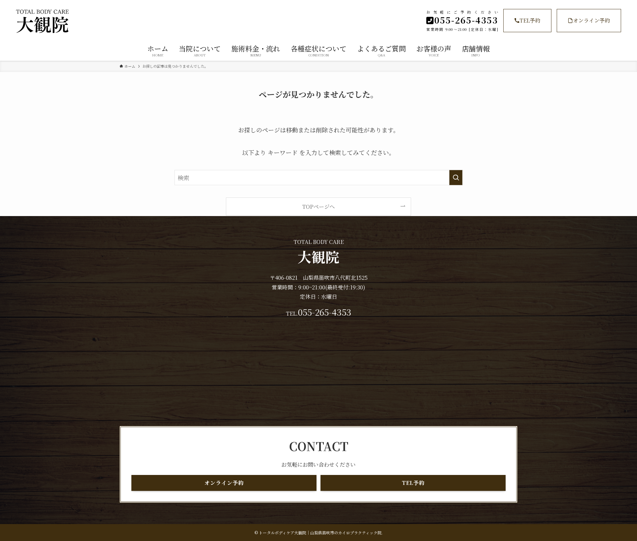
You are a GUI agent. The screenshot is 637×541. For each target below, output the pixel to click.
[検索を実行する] (455, 177)
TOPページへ (318, 206)
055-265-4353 (324, 312)
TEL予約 (530, 20)
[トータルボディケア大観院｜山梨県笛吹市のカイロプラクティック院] (106, 21)
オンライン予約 (591, 20)
